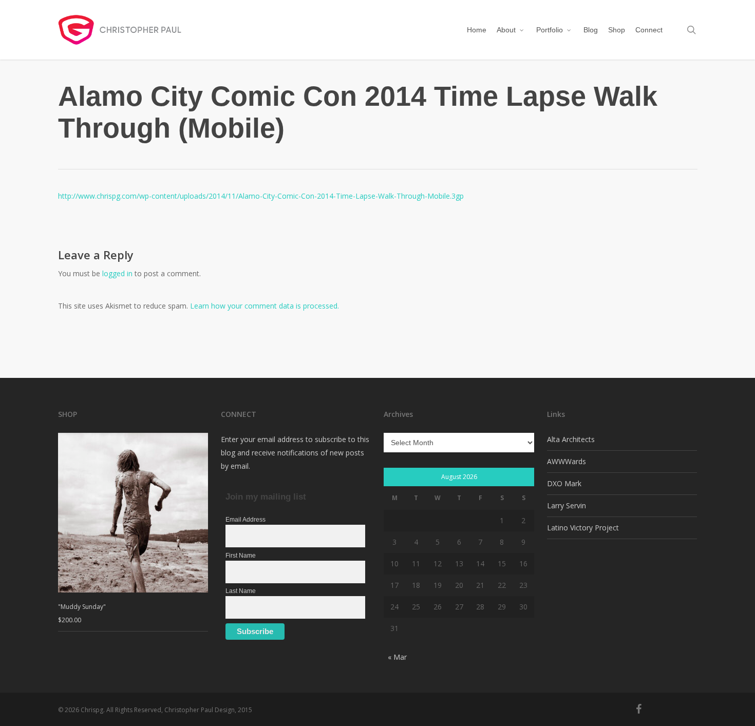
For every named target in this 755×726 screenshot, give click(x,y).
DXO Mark (564, 483)
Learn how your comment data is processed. (264, 306)
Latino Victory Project (583, 527)
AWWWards (566, 461)
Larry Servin (566, 505)
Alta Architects (571, 439)
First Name (240, 555)
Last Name (240, 591)
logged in (117, 273)
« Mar (397, 657)
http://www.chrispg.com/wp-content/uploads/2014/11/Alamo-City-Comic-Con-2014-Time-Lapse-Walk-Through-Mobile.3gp (261, 196)
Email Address (245, 519)
